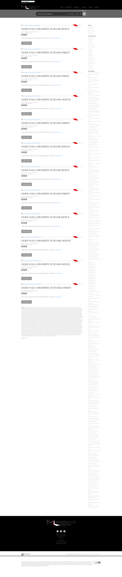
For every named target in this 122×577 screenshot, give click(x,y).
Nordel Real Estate (92, 363)
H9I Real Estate (32, 320)
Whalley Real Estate (36, 334)
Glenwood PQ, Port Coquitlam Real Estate (57, 318)
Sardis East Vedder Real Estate (38, 329)
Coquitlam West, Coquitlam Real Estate (30, 315)
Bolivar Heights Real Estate (59, 308)
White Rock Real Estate (53, 334)
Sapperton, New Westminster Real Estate (27, 329)
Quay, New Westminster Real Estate (33, 328)
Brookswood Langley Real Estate (54, 309)
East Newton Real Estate (61, 316)
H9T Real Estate (72, 320)
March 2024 (90, 68)
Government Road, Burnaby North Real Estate (69, 318)
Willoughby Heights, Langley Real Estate (37, 335)
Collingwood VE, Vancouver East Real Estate (46, 314)
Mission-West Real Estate (93, 355)
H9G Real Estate (27, 320)
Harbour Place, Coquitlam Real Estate (40, 321)
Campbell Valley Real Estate (94, 124)
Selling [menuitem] (83, 7)
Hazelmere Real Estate (70, 321)
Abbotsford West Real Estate (38, 307)
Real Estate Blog (91, 31)
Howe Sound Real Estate (53, 322)
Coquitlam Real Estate (93, 187)
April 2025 (90, 53)
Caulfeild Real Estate (92, 129)
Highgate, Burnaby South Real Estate (30, 322)
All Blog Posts (91, 27)
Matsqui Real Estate (92, 342)
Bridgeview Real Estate (46, 309)
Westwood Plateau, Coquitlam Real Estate (27, 334)
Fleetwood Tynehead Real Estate (42, 317)
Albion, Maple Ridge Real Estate (59, 307)
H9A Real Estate (59, 319)
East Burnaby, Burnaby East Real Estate (32, 316)
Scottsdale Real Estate (62, 329)
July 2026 (90, 41)
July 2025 (90, 49)
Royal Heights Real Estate (71, 328)
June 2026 (90, 42)
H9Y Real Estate (91, 290)
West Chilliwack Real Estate (35, 333)
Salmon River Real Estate (78, 328)
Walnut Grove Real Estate (27, 333)
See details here (57, 38)
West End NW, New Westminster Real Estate (46, 333)
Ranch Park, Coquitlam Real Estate (55, 328)
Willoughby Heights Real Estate (26, 335)
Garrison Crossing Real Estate (31, 318)
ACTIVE (80, 10)
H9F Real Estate (91, 270)
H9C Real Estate (69, 319)
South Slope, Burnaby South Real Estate (49, 330)
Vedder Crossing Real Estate (72, 332)
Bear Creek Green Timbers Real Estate (35, 308)
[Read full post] (52, 26)
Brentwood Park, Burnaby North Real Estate (36, 309)
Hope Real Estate (47, 322)
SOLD (85, 10)
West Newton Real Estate (64, 333)
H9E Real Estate (79, 319)
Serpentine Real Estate (69, 329)
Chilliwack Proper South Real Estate (33, 313)
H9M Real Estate (42, 320)
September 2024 (92, 62)
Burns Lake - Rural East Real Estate (76, 309)
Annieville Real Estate (27, 308)
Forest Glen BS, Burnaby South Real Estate (65, 317)
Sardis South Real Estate (46, 329)
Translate (31, 3)
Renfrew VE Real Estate (63, 328)
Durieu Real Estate (24, 316)
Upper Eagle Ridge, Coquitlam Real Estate (40, 332)
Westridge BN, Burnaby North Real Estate (75, 333)
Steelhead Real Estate (79, 330)
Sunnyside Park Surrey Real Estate (55, 331)
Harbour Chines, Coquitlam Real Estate (29, 321)
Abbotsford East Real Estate (29, 307)
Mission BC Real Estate (93, 353)
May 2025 (90, 52)
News (90, 7)
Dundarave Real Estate (78, 315)
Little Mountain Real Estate (94, 335)
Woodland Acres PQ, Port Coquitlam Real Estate (50, 335)
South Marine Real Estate (40, 330)
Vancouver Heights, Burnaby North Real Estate (60, 332)
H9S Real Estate (67, 320)
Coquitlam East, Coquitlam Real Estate (73, 314)
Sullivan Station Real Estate (38, 331)
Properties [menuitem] (68, 7)
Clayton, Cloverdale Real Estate (65, 313)
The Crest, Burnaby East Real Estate (76, 331)
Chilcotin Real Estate (92, 145)
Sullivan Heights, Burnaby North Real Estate (27, 331)
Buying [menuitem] (76, 7)
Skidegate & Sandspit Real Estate (31, 330)
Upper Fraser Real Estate (50, 332)
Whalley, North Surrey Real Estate (44, 334)
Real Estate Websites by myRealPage (94, 554)
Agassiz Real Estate (52, 307)
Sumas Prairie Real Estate (46, 331)
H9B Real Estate (64, 319)
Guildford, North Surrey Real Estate (51, 319)
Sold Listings (90, 33)
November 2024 (91, 58)
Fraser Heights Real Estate (75, 317)
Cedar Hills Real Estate (93, 131)
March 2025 (90, 55)
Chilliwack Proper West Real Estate (44, 313)
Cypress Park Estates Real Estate (62, 315)
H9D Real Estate (74, 319)
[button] (57, 531)
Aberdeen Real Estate (46, 307)
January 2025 (91, 57)
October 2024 (91, 60)
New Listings (91, 28)
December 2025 (91, 45)
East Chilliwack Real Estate (53, 316)
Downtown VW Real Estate (71, 315)
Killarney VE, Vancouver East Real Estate (63, 322)
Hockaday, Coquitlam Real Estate (40, 322)
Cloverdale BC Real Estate (74, 313)
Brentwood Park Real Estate (25, 309)
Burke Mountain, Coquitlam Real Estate (64, 309)
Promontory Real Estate (24, 328)
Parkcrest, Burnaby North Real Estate (42, 327)
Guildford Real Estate (29, 32)
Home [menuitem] (61, 7)
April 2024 (90, 66)
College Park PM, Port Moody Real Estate (34, 314)
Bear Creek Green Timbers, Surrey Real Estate (48, 308)
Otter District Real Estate (93, 371)
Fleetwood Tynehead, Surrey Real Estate (53, 317)
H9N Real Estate (47, 320)
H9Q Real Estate (57, 320)
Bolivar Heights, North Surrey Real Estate (69, 308)
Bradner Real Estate (78, 308)
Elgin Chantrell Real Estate (25, 317)
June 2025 (90, 50)
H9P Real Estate (52, 320)
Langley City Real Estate (93, 333)
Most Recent (91, 37)
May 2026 (90, 44)
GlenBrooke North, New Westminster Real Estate (43, 318)
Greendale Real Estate (35, 319)
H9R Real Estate (62, 320)
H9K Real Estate (37, 320)
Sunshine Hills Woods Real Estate (65, 331)
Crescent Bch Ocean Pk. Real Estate (52, 315)
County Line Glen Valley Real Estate (41, 315)
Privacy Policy (85, 554)
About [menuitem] (96, 7)
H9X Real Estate (77, 320)
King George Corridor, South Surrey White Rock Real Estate (94, 327)
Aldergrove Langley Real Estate (68, 307)
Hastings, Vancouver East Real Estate (61, 321)
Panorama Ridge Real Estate (33, 327)
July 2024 (90, 65)
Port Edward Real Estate (58, 327)
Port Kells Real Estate (66, 327)
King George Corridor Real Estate (74, 322)
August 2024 (90, 63)
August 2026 (90, 39)
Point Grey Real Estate (52, 327)
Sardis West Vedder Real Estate (54, 329)
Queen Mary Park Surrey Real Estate (44, 328)
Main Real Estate (91, 340)
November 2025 (91, 47)
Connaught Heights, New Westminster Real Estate (60, 314)
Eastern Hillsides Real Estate (78, 316)
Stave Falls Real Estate (72, 330)
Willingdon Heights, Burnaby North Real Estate (73, 334)
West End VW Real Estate (57, 333)
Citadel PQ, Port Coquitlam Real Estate (55, 313)
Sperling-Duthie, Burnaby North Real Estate (62, 330)
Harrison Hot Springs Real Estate (51, 321)
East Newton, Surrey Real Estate (69, 316)
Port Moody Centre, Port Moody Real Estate (75, 327)
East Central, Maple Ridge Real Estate (43, 316)
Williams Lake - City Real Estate (61, 334)
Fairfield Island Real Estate (33, 317)
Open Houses (91, 30)
